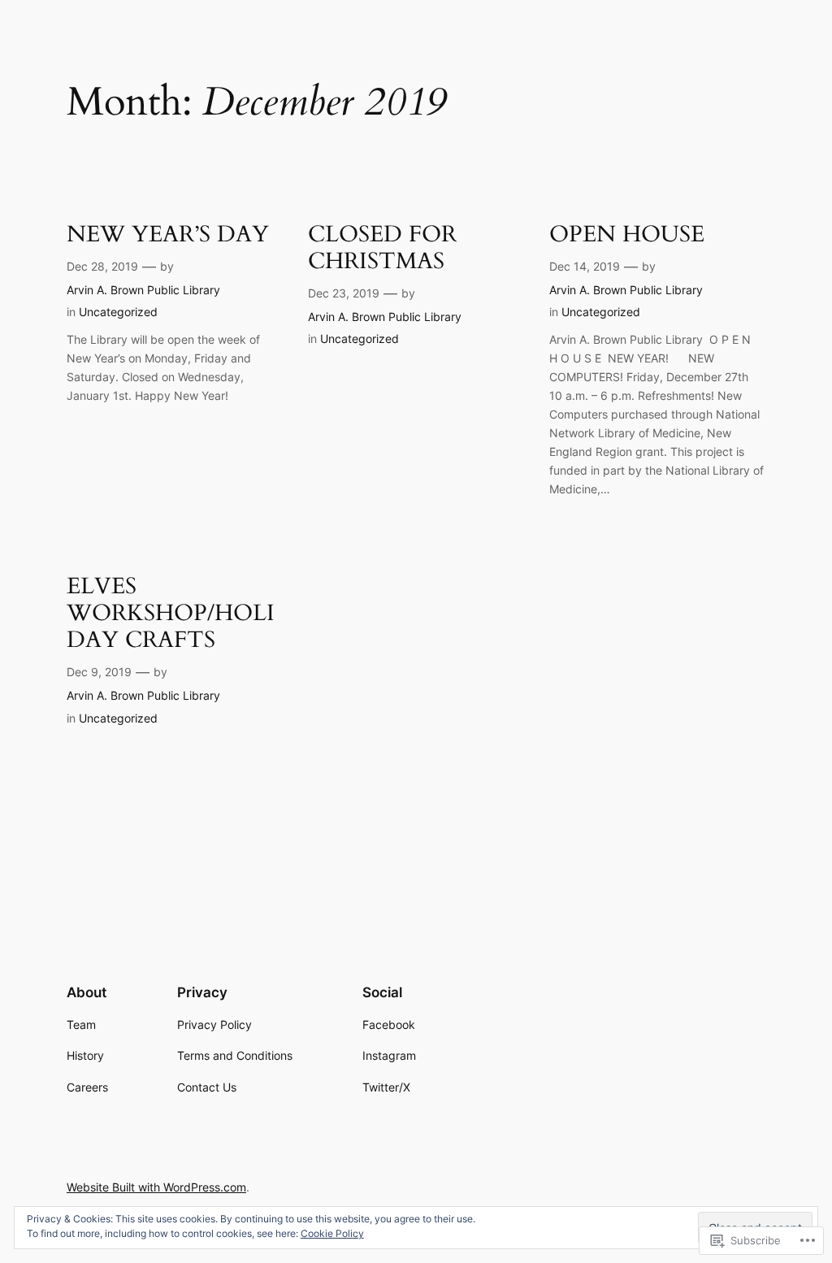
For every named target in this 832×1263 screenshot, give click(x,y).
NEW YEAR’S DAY (168, 234)
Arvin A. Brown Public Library (143, 290)
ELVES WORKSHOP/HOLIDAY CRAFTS (171, 613)
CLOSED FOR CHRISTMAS (382, 248)
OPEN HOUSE (626, 234)
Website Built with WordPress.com (156, 1187)
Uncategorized (118, 312)
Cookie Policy (332, 1233)
